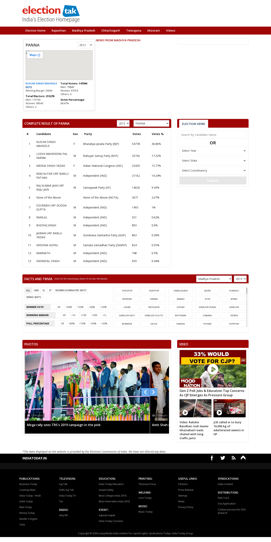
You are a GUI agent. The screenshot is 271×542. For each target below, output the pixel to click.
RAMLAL (41, 217)
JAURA (207, 290)
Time (22, 524)
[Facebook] (212, 459)
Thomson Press (147, 484)
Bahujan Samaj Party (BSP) (100, 156)
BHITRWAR (180, 315)
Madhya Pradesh (83, 30)
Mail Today (25, 507)
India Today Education (111, 484)
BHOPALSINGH (46, 225)
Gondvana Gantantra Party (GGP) (104, 235)
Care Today (145, 498)
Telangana (133, 30)
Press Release (186, 490)
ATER (207, 298)
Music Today (145, 511)
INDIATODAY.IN (34, 458)
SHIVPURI (234, 323)
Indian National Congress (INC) (103, 166)
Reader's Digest (28, 519)
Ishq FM (63, 515)
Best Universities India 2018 (114, 501)
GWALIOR (234, 307)
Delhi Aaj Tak (66, 490)
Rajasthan (59, 30)
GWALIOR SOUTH (154, 315)
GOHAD (181, 307)
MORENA (127, 298)
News (181, 501)
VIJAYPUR (154, 290)
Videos (170, 30)
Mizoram (153, 30)
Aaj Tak (63, 484)
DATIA (154, 323)
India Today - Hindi (30, 495)
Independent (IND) (95, 175)
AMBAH (181, 298)
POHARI (207, 323)
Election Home (35, 30)
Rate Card (223, 498)
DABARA (207, 315)
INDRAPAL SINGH (48, 261)
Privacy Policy (185, 507)
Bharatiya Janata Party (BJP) (101, 144)
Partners (183, 484)
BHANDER (127, 323)
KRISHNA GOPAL (47, 245)
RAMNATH (43, 253)
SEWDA (234, 315)
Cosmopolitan (27, 490)
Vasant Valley (106, 490)
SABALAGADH (181, 290)
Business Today (28, 484)
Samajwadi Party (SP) (97, 187)
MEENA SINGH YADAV (50, 166)
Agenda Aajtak (107, 515)
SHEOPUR (127, 290)
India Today (26, 501)
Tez (61, 501)
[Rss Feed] (234, 459)
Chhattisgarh (110, 30)
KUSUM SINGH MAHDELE (41, 83)
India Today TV (67, 495)
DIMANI (154, 298)
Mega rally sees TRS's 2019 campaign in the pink (64, 425)
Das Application (227, 503)
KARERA (181, 323)
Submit (213, 180)
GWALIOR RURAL (207, 307)
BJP (29, 87)
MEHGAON (154, 307)
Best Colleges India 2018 (112, 495)
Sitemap (182, 495)
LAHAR (127, 307)
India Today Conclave (111, 521)
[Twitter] (223, 459)
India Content (225, 484)
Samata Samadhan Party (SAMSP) (105, 245)
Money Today (27, 513)
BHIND (234, 298)
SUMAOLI (234, 290)
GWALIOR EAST (127, 315)
